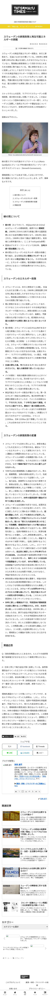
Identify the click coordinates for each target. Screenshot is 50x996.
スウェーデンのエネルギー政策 (25, 198)
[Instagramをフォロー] (22, 791)
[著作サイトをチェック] (15, 791)
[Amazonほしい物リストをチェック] (32, 791)
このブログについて (13, 982)
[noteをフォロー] (29, 791)
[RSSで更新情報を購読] (39, 791)
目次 (22, 190)
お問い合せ (13, 988)
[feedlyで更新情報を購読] (36, 791)
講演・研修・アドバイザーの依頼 (37, 983)
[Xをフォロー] (19, 791)
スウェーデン (8, 736)
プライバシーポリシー (37, 988)
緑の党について (20, 195)
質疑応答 (17, 205)
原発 (24, 736)
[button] (40, 752)
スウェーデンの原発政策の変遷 (25, 201)
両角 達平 (18, 764)
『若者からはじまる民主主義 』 (29, 776)
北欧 (18, 736)
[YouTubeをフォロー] (26, 791)
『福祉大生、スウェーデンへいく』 (30, 777)
